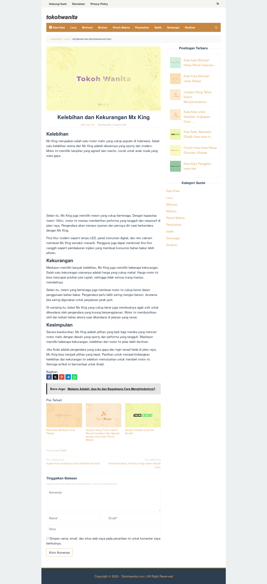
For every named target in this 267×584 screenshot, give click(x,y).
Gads (63, 450)
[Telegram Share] (68, 377)
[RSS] (218, 4)
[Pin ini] (61, 377)
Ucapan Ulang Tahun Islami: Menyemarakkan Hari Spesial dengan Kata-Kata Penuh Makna (103, 434)
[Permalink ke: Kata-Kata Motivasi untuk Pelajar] (64, 415)
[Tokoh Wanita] (62, 16)
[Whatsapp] (74, 377)
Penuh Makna (175, 217)
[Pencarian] (216, 27)
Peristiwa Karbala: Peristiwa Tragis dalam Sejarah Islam (134, 463)
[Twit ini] (55, 377)
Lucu (169, 197)
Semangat (173, 238)
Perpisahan (173, 224)
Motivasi (172, 204)
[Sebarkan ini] (49, 377)
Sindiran (171, 244)
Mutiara (171, 211)
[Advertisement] (103, 186)
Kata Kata (172, 190)
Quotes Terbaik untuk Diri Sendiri (139, 431)
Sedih (170, 231)
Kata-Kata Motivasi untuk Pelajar (60, 431)
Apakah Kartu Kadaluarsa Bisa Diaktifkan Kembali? (73, 461)
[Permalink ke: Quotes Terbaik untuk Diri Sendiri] (143, 415)
